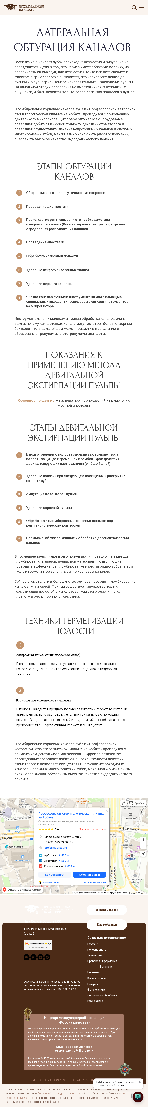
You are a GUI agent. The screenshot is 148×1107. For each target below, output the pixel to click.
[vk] (27, 959)
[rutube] (33, 959)
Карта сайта (95, 1000)
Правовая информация (102, 961)
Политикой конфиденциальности (58, 1093)
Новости (92, 943)
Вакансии (106, 966)
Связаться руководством (106, 937)
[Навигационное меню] (141, 8)
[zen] (40, 959)
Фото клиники (96, 989)
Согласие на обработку (102, 995)
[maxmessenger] (47, 959)
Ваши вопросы (96, 978)
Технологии (94, 955)
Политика (93, 972)
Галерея (92, 984)
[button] (107, 910)
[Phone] (9, 1071)
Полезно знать (96, 949)
